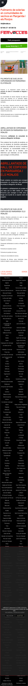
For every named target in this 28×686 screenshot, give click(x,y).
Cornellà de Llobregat (7, 402)
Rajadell (21, 409)
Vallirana (7, 368)
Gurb (21, 458)
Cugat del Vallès (7, 518)
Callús (7, 445)
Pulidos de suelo (2, 52)
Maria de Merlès (21, 293)
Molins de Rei (7, 427)
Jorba (7, 361)
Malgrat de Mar (7, 394)
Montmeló (7, 371)
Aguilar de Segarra (21, 343)
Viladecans (7, 384)
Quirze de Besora (21, 323)
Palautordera (7, 515)
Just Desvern (7, 313)
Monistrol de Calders (21, 290)
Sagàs (7, 414)
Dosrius (21, 399)
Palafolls (7, 407)
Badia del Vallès (7, 448)
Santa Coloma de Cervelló (7, 474)
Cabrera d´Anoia (7, 305)
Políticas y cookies (21, 683)
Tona (7, 526)
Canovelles (21, 531)
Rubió (7, 430)
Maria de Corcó (7, 513)
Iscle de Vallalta (7, 492)
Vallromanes (21, 352)
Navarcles (7, 432)
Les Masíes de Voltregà (7, 354)
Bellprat (21, 391)
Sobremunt (21, 412)
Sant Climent (7, 300)
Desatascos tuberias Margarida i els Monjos (7, 683)
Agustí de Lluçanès (21, 280)
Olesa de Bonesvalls (21, 422)
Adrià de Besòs (21, 295)
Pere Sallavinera (21, 468)
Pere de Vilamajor (21, 536)
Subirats (21, 335)
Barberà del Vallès (21, 330)
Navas (7, 404)
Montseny (7, 523)
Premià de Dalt (7, 412)
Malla (7, 389)
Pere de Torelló (7, 538)
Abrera (21, 363)
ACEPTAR (19, 615)
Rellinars (7, 409)
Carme (7, 477)
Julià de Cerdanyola (21, 526)
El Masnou (21, 495)
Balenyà (7, 500)
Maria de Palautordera (21, 397)
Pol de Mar (7, 468)
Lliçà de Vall (7, 425)
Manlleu (7, 465)
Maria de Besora (7, 318)
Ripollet (21, 308)
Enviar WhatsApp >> (13, 46)
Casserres (21, 473)
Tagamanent (7, 374)
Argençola (7, 379)
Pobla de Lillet (7, 453)
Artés (21, 376)
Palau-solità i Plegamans (21, 404)
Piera (21, 482)
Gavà (21, 419)
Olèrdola (21, 477)
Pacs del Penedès (21, 407)
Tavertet (7, 366)
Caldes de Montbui (7, 485)
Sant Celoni (21, 361)
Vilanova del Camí (20, 520)
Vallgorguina (21, 503)
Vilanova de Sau (7, 508)
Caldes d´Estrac (7, 680)
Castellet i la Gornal (7, 349)
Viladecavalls (21, 381)
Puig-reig (7, 352)
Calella (21, 427)
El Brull (7, 303)
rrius (21, 386)
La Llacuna (21, 303)
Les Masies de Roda (21, 354)
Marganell (20, 505)
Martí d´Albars (20, 465)
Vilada (21, 455)
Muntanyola (7, 330)
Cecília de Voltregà (7, 520)
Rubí (7, 435)
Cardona (7, 391)
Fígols (7, 340)
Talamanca (21, 371)
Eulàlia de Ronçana (21, 500)
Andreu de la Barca (7, 280)
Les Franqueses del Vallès (7, 357)
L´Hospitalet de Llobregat (7, 324)
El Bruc (7, 399)
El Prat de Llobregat (21, 497)
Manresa (21, 430)
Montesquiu (21, 368)
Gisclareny (21, 460)
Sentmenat (21, 318)
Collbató (21, 492)
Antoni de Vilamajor (7, 541)
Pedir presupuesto (14, 40)
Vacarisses (21, 332)
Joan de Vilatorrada (7, 490)
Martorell (7, 505)
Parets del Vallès (7, 419)
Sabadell (21, 515)
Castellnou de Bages (21, 379)
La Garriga (7, 437)
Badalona (21, 384)
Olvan (7, 543)
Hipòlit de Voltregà (21, 338)
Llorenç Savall (7, 311)
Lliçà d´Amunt (20, 425)
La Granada (21, 435)
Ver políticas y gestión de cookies (14, 612)
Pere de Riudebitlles (7, 487)
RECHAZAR (9, 615)
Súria (7, 335)
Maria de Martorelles (7, 482)
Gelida (21, 402)
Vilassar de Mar (21, 523)
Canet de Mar (7, 533)
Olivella (7, 546)
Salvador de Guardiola (7, 536)
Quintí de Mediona (21, 538)
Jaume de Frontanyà (21, 490)
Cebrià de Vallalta (21, 327)
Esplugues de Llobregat (7, 343)
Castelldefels (21, 480)
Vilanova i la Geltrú (7, 450)
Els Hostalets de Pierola (7, 497)
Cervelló (7, 442)
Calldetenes (21, 445)
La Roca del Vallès (7, 298)
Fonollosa (7, 463)
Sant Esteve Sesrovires (21, 513)
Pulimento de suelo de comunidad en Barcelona (12, 52)
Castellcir (21, 389)
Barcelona (7, 277)
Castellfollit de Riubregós (21, 346)
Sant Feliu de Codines (7, 316)
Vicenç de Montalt (7, 327)
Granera (7, 460)
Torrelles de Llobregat (21, 316)
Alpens (7, 283)
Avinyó (21, 678)
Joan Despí (7, 528)
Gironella (21, 300)
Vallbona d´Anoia (7, 332)
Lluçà (21, 414)
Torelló (21, 471)
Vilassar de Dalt (21, 448)
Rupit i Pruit (7, 471)
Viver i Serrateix (21, 305)
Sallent (21, 442)
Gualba (7, 510)
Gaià (7, 321)
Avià (7, 376)
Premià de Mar (7, 417)
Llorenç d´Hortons (21, 311)
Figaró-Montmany (21, 340)
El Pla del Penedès (7, 495)
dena (7, 480)
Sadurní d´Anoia (21, 518)
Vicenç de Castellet (21, 533)
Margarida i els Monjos (7, 295)
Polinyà (21, 450)
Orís (21, 541)
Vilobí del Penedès (7, 308)
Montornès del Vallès (21, 288)
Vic (7, 458)
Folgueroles (21, 463)
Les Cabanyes (21, 357)
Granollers (21, 510)
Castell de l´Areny (21, 349)
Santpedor (21, 394)
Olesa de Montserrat (7, 422)
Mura (21, 432)
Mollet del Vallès (21, 487)
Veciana (7, 678)
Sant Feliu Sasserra (21, 485)
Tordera (7, 363)
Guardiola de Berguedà (21, 508)
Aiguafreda (7, 285)
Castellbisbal (7, 455)
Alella (21, 283)
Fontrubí (21, 321)
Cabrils (7, 288)
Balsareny (7, 503)
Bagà (21, 285)
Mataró (21, 277)
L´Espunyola (7, 440)
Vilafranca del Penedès (7, 381)
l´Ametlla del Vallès (21, 440)
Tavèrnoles (21, 366)
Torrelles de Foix (7, 345)
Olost (21, 543)
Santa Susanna (7, 397)
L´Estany (21, 437)
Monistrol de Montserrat (7, 290)
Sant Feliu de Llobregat (21, 313)
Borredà (21, 374)
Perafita (21, 417)
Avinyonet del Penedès (7, 386)
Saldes (7, 338)
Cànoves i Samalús (7, 531)
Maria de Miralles (7, 293)
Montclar (21, 546)
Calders (21, 680)
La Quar (21, 298)
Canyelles (21, 528)
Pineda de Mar (21, 453)
